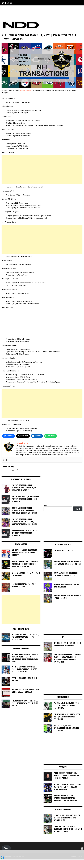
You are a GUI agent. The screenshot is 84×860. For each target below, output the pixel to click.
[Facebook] (6, 460)
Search (46, 505)
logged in (14, 470)
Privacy (6, 848)
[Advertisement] (42, 169)
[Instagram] (4, 460)
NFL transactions (25, 90)
